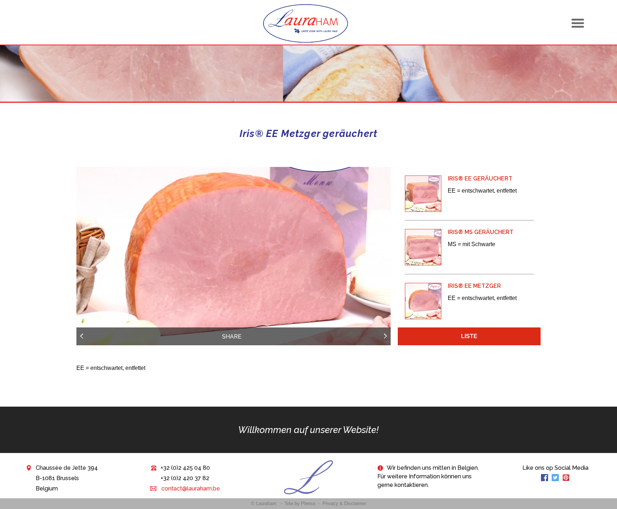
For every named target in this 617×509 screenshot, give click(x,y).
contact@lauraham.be (190, 488)
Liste (469, 336)
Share (231, 336)
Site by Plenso (300, 503)
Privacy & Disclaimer (344, 503)
